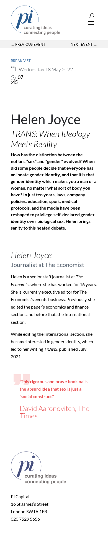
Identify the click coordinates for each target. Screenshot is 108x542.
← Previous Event (28, 44)
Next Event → (84, 44)
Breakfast (21, 60)
